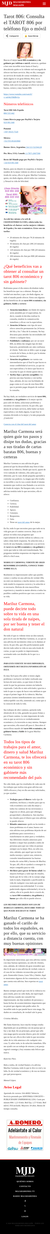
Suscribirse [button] (31, 36)
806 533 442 (9, 113)
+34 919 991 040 (11, 163)
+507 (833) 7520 (11, 132)
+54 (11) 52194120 (33, 147)
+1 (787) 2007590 (32, 153)
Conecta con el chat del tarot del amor (20, 424)
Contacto (25, 1186)
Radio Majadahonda (25, 1196)
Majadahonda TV (25, 1191)
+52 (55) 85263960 (12, 141)
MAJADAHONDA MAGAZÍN (22, 3)
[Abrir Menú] (44, 3)
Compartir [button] (14, 36)
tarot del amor (24, 522)
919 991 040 (9, 122)
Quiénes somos (25, 1181)
